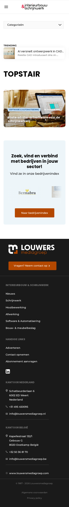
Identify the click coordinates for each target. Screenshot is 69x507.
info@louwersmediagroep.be (28, 459)
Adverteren (13, 347)
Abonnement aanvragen (21, 361)
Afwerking (12, 314)
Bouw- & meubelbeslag (21, 328)
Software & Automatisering (23, 321)
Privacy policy (34, 498)
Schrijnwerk (13, 300)
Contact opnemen (17, 354)
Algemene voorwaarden (34, 492)
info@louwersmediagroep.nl (27, 413)
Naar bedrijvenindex (34, 213)
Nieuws (10, 293)
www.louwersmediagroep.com (29, 473)
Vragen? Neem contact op (30, 265)
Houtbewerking (16, 307)
